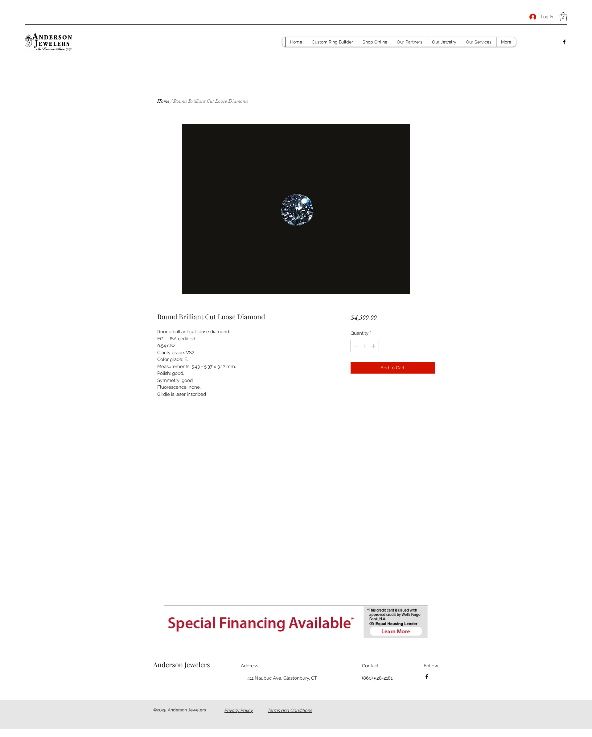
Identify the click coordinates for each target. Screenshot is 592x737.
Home (163, 101)
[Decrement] (356, 346)
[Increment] (374, 346)
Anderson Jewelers (181, 664)
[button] (563, 16)
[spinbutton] (365, 346)
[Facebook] (564, 42)
